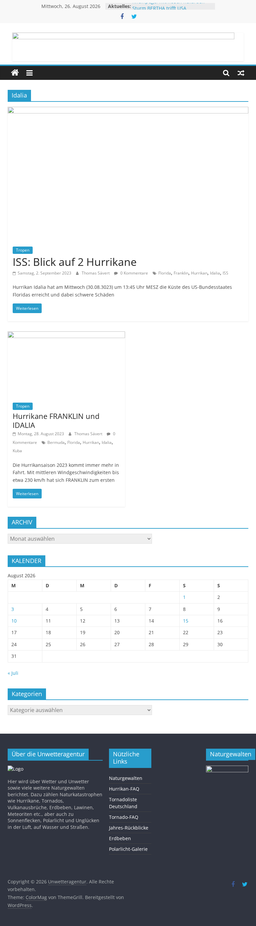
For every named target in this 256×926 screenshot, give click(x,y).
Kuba (17, 451)
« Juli (13, 673)
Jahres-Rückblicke (128, 828)
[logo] (15, 769)
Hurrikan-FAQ (124, 789)
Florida (164, 273)
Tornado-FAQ (123, 817)
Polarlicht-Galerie (128, 849)
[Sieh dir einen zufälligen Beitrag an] (241, 73)
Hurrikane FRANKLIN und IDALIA (56, 420)
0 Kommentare (133, 273)
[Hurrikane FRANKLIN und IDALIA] (66, 335)
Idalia (215, 273)
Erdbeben (120, 838)
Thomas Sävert (96, 273)
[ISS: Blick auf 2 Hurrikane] (128, 110)
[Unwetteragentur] (15, 73)
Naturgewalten (125, 778)
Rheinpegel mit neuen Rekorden (168, 5)
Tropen (22, 250)
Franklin (181, 273)
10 (14, 621)
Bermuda (56, 442)
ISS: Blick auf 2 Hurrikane (75, 262)
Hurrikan (199, 273)
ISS (225, 273)
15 (185, 621)
